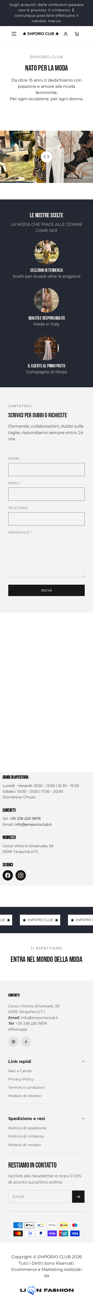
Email (15, 483)
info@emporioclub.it (33, 824)
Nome (13, 458)
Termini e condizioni (26, 1087)
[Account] (65, 34)
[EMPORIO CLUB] (41, 33)
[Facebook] (8, 875)
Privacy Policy (21, 1079)
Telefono (18, 508)
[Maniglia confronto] (46, 157)
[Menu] (14, 34)
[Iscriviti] (78, 1197)
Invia (46, 590)
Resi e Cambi (20, 1071)
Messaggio (20, 532)
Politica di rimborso (26, 1136)
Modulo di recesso (24, 1095)
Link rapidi (19, 1061)
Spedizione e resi (26, 1118)
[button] (77, 34)
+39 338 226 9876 (25, 818)
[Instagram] (21, 875)
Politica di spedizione (27, 1128)
